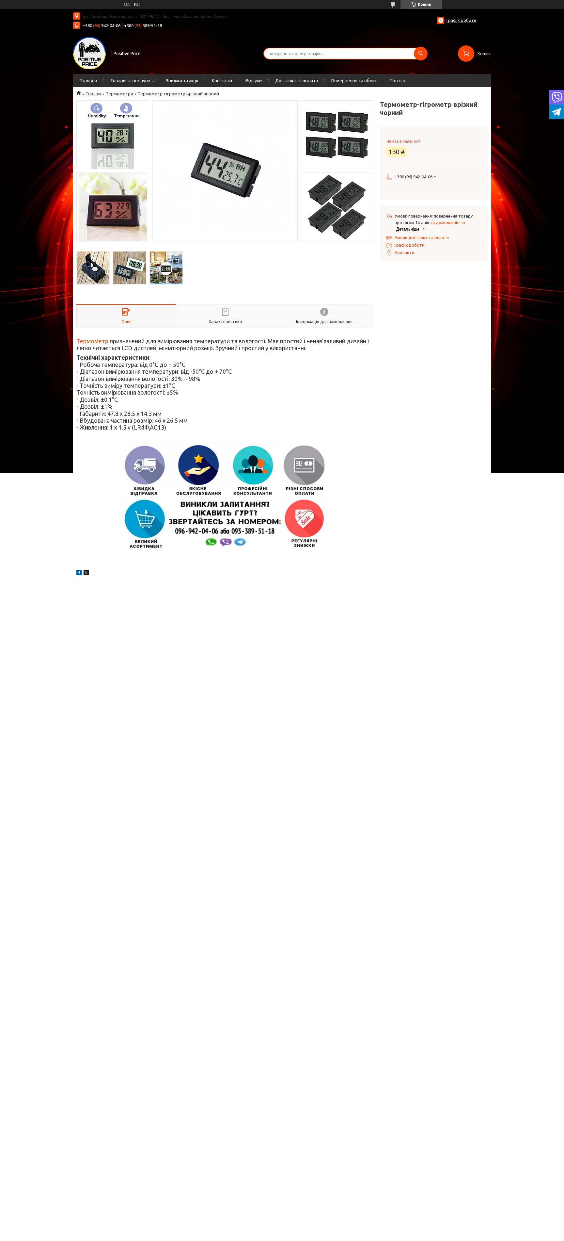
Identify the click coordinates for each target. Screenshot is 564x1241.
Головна (88, 80)
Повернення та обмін (353, 80)
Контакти (222, 80)
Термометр (92, 341)
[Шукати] (421, 53)
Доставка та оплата (296, 80)
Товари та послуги (130, 80)
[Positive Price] (89, 53)
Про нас (398, 80)
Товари (93, 93)
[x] (86, 573)
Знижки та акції (182, 80)
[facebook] (79, 573)
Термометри (119, 93)
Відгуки (253, 80)
